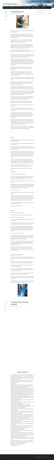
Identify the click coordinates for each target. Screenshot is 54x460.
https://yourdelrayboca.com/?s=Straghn (25, 282)
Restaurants (28, 7)
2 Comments (6, 16)
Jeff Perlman (17, 13)
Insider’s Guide (43, 7)
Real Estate (37, 7)
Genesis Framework (43, 457)
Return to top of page (5, 457)
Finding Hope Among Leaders (19, 303)
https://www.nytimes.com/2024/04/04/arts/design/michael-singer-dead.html (22, 166)
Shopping (33, 7)
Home (4, 7)
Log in (50, 457)
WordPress (47, 457)
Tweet (5, 19)
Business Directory (12, 7)
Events (21, 7)
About (7, 7)
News (17, 7)
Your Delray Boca (10, 4)
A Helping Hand (17, 11)
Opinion (24, 7)
